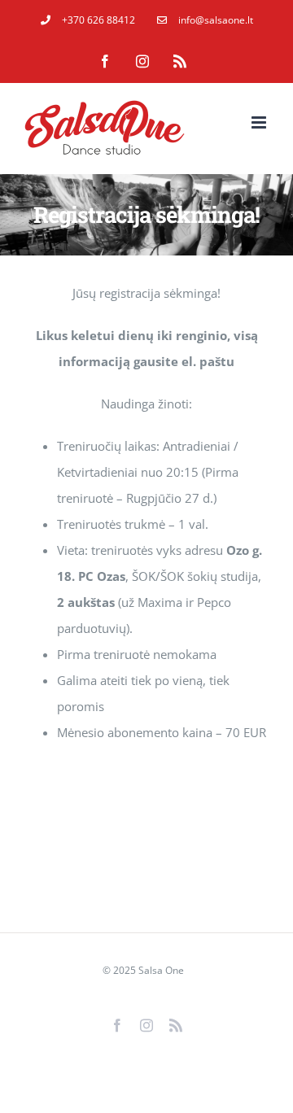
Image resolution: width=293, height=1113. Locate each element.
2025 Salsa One (148, 970)
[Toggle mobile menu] (260, 122)
